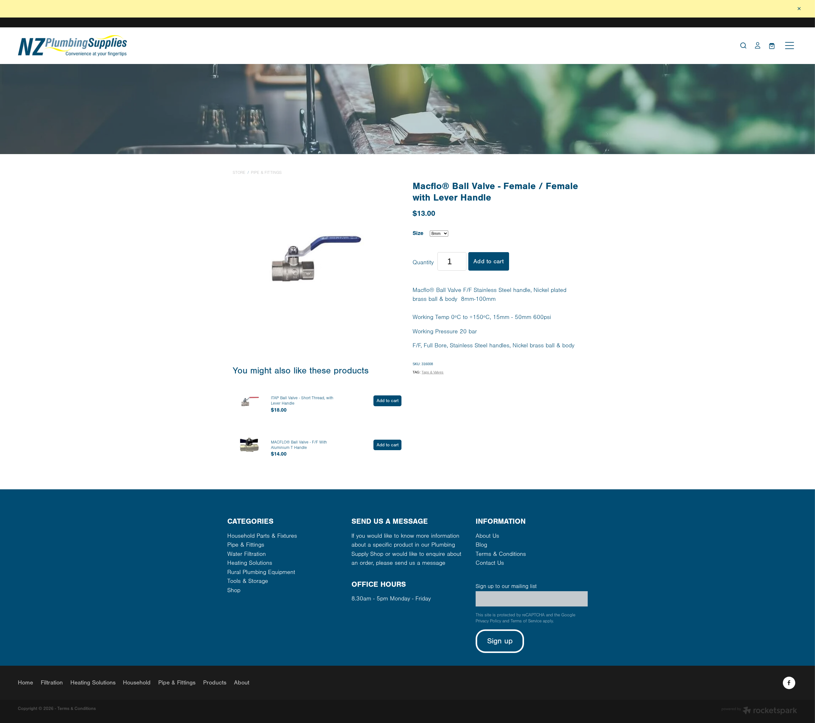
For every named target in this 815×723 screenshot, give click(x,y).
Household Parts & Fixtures (262, 536)
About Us (487, 536)
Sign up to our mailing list (506, 586)
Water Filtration (246, 554)
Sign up (500, 641)
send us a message (420, 563)
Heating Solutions (249, 563)
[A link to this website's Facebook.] (789, 683)
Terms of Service (526, 621)
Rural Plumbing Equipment (261, 572)
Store (239, 172)
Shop (233, 590)
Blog (481, 545)
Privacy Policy (488, 621)
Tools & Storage (247, 581)
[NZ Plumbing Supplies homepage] (310, 45)
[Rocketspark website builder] (759, 711)
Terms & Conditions (501, 554)
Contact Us (490, 563)
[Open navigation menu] (789, 45)
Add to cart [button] (488, 261)
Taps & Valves (432, 372)
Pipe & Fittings (266, 172)
